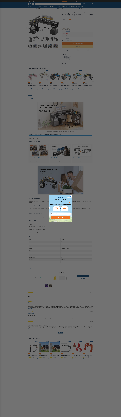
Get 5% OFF (60, 217)
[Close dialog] (71, 196)
